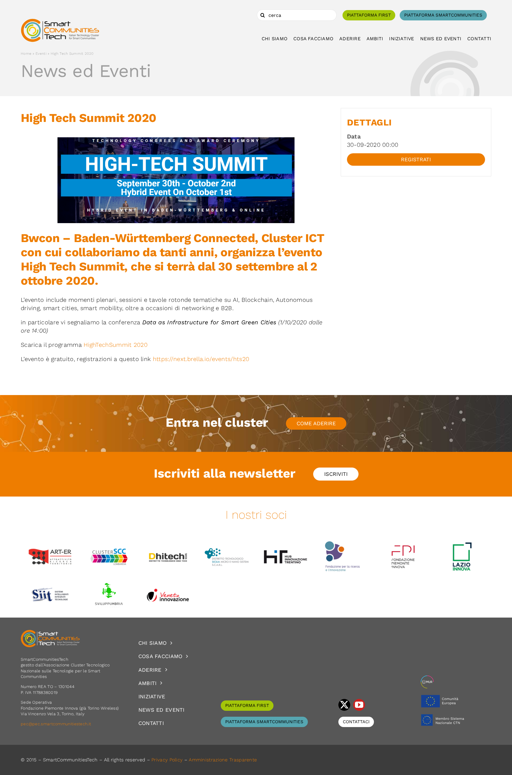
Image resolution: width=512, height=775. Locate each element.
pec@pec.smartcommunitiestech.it (56, 723)
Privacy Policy (167, 760)
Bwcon (40, 238)
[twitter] (344, 705)
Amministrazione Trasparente (223, 760)
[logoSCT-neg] (50, 632)
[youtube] (359, 705)
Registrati (416, 159)
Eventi (41, 53)
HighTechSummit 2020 (116, 344)
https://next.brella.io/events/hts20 (201, 358)
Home (26, 53)
